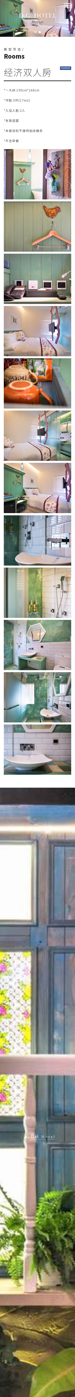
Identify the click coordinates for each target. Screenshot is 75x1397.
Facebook (65, 68)
